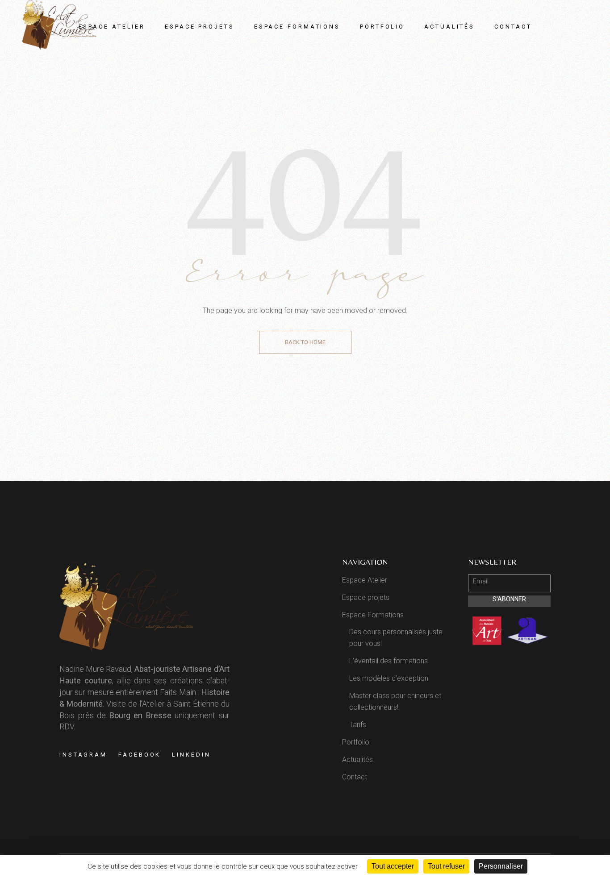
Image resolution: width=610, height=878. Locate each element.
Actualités (357, 759)
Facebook (139, 754)
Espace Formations (373, 615)
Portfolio (355, 742)
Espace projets (365, 597)
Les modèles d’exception (388, 678)
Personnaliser (501, 866)
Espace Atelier (364, 580)
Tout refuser (446, 866)
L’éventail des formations (388, 661)
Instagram (83, 754)
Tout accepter (393, 866)
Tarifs (357, 724)
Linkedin (191, 754)
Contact (354, 777)
